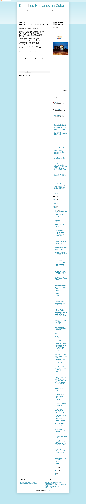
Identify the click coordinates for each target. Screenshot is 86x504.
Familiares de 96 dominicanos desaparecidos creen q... (59, 231)
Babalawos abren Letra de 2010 (60, 412)
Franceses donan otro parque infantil (60, 337)
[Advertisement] (40, 17)
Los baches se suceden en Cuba (60, 319)
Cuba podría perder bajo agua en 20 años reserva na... (60, 290)
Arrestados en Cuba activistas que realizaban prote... (60, 286)
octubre (56, 469)
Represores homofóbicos (59, 435)
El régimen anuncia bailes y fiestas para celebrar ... (60, 228)
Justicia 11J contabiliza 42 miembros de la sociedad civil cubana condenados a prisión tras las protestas (60, 149)
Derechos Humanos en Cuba (41, 6)
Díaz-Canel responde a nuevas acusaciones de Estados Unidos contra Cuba (60, 169)
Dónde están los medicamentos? (50, 487)
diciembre (56, 210)
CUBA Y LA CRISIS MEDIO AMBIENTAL (59, 463)
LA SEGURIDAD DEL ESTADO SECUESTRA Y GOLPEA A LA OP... (61, 348)
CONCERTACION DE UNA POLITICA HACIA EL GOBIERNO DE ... (60, 465)
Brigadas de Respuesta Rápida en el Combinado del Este (60, 411)
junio (56, 474)
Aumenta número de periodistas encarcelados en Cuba (60, 214)
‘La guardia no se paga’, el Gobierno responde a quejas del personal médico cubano (60, 130)
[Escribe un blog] (27, 72)
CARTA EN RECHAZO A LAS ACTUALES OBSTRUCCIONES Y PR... (60, 380)
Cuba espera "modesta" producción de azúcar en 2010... (61, 212)
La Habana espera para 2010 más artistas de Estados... (60, 346)
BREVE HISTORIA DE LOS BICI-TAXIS (61, 267)
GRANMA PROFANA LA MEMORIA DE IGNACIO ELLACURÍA (61, 313)
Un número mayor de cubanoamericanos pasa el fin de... (61, 373)
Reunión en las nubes (58, 221)
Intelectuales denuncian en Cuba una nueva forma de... (61, 281)
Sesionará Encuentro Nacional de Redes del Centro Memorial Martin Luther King (60, 158)
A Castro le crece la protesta (59, 327)
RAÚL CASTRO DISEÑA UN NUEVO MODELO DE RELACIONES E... (60, 272)
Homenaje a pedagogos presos (60, 409)
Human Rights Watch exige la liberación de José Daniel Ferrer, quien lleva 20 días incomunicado (60, 141)
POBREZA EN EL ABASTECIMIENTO (60, 422)
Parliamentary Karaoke (23, 484)
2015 (55, 200)
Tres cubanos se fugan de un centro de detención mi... (60, 369)
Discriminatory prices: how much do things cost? (27, 482)
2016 (55, 199)
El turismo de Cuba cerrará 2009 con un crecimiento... (60, 404)
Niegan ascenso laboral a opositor (60, 341)
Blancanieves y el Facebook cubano (60, 332)
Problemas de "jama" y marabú (60, 388)
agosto (56, 471)
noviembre (56, 467)
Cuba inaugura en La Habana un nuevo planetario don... (60, 427)
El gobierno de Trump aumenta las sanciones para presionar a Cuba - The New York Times (60, 193)
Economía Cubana (57, 109)
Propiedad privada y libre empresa (60, 425)
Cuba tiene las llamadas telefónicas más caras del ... (60, 218)
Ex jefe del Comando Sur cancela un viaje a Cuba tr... (60, 392)
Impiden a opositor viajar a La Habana (61, 438)
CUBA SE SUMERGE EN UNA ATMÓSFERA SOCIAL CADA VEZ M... (60, 359)
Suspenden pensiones (58, 336)
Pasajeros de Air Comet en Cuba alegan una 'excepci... (60, 235)
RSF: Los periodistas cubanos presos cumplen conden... (61, 254)
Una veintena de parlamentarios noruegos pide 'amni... (60, 418)
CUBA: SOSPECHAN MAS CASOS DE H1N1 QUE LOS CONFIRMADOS (61, 385)
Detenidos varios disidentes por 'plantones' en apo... (60, 371)
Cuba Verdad (56, 102)
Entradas (55, 97)
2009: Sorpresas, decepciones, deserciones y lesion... (60, 395)
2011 (55, 206)
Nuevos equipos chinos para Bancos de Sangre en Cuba (60, 317)
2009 (55, 209)
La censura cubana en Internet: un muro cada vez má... (60, 329)
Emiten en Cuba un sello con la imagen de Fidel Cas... (60, 243)
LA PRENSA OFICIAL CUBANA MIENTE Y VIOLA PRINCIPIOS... (60, 420)
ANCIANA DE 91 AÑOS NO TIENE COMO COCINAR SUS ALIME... (60, 269)
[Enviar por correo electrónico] (25, 72)
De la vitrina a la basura (58, 387)
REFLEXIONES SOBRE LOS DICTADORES (59, 424)
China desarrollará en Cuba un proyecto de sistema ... (60, 304)
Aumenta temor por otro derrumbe (60, 224)
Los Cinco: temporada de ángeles (60, 440)
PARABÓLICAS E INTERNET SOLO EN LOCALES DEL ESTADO (60, 450)
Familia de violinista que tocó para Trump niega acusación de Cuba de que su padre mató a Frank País (30, 486)
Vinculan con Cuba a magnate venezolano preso (59, 352)
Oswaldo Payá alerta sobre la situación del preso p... (59, 375)
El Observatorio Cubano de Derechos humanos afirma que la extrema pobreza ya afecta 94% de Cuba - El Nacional (60, 183)
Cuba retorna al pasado (58, 429)
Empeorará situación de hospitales (60, 414)
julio (55, 473)
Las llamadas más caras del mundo (60, 241)
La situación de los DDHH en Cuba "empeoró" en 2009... (60, 362)
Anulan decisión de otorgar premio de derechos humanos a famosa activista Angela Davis (60, 162)
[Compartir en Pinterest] (30, 72)
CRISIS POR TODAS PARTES (59, 448)
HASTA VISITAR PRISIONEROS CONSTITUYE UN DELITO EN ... (60, 261)
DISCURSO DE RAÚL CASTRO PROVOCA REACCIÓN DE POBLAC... (60, 310)
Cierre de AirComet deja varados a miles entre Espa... (60, 459)
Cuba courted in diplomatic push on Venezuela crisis (28, 483)
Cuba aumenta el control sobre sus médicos (52, 486)
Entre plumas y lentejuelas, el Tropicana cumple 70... (59, 275)
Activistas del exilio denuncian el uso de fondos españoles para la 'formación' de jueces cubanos (60, 152)
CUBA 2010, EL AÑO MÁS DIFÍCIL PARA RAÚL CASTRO (60, 239)
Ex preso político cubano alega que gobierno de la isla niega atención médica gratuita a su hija (54, 483)
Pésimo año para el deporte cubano (60, 223)
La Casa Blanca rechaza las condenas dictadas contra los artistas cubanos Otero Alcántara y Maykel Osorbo (60, 147)
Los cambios (57, 293)
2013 (55, 203)
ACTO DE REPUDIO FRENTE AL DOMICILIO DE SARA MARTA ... (60, 233)
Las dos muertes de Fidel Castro (60, 277)
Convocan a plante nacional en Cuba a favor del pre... (61, 283)
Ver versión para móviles (34, 123)
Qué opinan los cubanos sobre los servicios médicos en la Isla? (55, 481)
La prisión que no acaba (58, 405)
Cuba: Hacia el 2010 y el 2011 (59, 330)
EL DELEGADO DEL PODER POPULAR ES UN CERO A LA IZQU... (60, 265)
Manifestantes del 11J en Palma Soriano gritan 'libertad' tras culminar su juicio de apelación (60, 144)
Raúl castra (56, 333)
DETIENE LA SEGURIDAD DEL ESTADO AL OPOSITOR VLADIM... (61, 315)
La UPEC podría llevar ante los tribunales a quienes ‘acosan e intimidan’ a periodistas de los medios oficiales (60, 134)
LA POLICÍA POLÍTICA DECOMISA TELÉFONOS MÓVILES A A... (60, 452)
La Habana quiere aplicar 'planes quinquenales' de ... (60, 302)
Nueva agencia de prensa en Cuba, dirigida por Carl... (60, 399)
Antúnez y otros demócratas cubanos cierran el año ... (60, 216)
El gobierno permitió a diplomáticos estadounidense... (60, 297)
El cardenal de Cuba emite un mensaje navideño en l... (59, 397)
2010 (55, 207)
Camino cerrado (57, 220)
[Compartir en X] (28, 72)
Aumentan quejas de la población (60, 252)
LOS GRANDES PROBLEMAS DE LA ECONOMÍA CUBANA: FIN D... (61, 444)
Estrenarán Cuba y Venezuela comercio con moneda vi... (59, 325)
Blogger (49, 490)
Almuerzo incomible (58, 340)
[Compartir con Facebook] (29, 72)
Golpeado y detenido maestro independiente (59, 226)
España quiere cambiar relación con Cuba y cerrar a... (60, 321)
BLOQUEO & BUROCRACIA (59, 273)
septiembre (57, 470)
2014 (55, 202)
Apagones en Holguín (58, 339)
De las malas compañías (59, 249)
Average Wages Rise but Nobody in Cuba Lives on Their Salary (30, 481)
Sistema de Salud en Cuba (58, 115)
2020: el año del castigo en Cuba (59, 132)
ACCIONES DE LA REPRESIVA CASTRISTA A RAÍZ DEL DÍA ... (60, 383)
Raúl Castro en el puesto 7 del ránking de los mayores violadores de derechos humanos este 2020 (60, 125)
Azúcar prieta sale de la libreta (59, 250)
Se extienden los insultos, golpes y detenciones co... (60, 288)
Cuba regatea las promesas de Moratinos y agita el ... (60, 245)
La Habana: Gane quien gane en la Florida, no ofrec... (60, 299)
